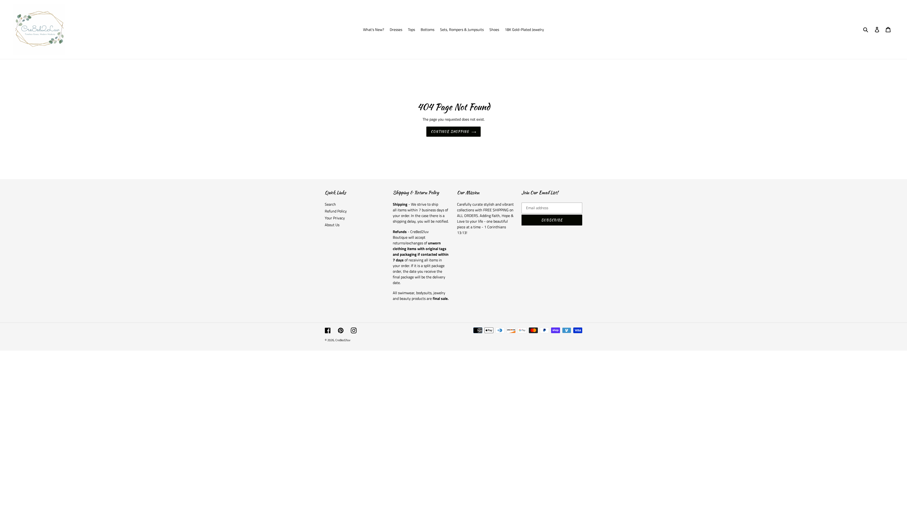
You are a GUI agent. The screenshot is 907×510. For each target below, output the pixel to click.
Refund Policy (336, 211)
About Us (332, 225)
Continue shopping (450, 131)
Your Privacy (335, 218)
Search (330, 204)
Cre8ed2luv (342, 340)
